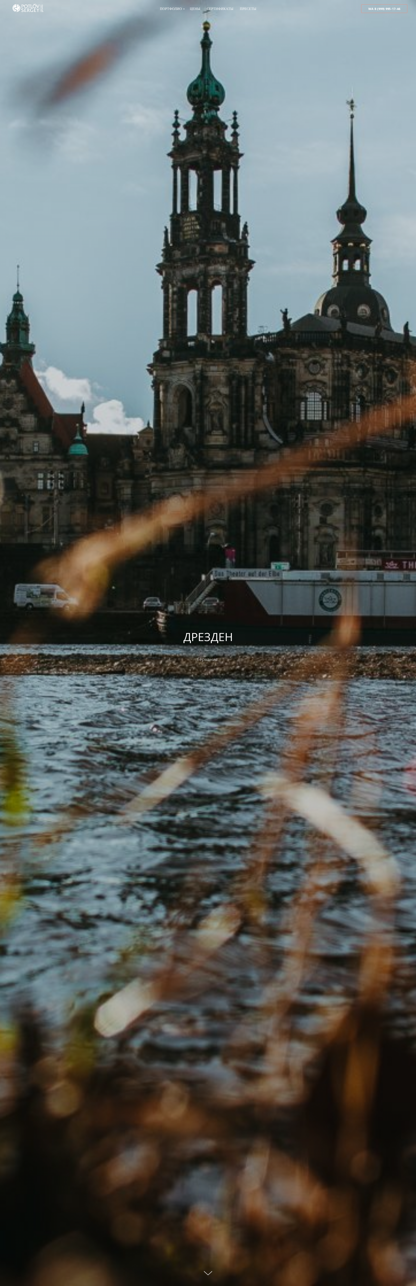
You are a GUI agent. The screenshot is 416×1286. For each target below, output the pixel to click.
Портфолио (171, 9)
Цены (195, 9)
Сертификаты (220, 9)
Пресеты (248, 9)
